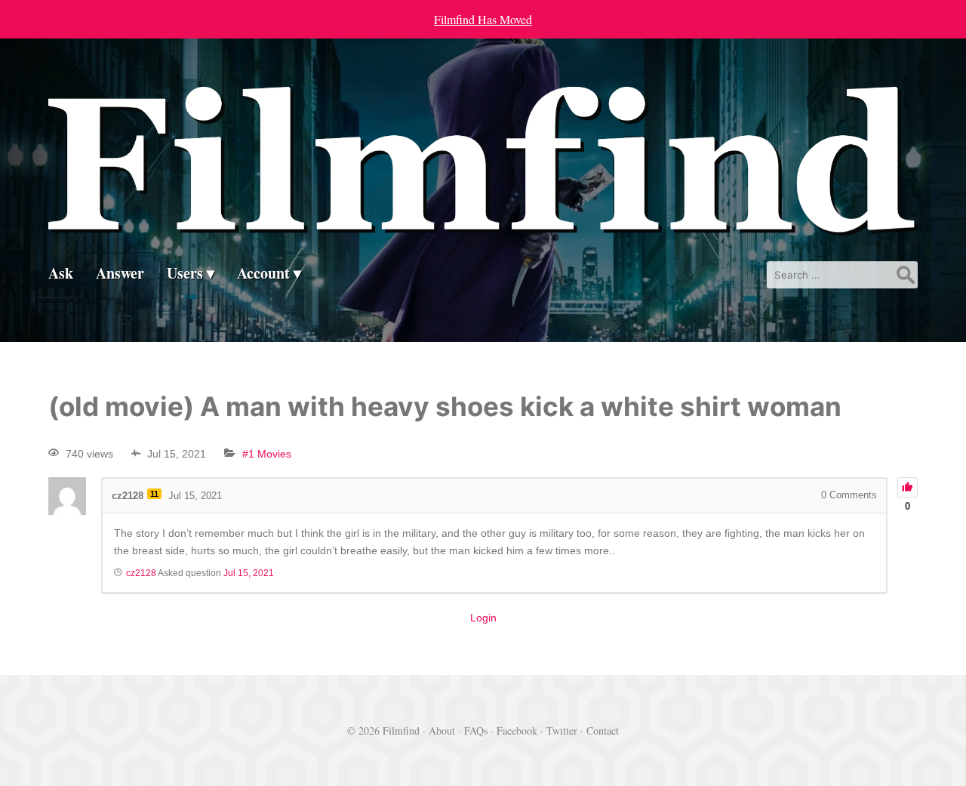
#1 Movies (266, 454)
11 (154, 493)
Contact (602, 730)
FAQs (476, 730)
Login (483, 618)
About (442, 730)
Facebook (517, 730)
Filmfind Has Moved (483, 19)
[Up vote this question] (907, 487)
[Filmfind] (483, 224)
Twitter (561, 730)
